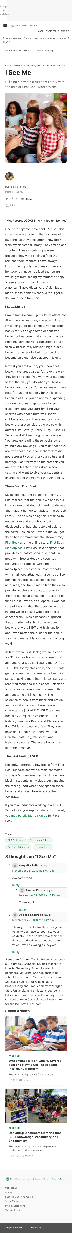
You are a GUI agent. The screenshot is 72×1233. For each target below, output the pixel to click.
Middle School (43, 847)
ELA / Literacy (15, 840)
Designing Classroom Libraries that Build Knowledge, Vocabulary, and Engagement (35, 1137)
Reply (16, 885)
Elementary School (40, 840)
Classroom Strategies (20, 65)
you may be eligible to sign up (26, 815)
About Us (10, 1192)
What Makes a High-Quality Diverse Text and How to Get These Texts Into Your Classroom (35, 1064)
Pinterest (52, 1226)
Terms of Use (12, 1210)
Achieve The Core (53, 31)
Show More (11, 1201)
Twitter (46, 1226)
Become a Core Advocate (19, 1196)
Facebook (59, 1226)
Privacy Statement (15, 1205)
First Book (12, 542)
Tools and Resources (51, 65)
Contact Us (11, 1187)
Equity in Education (18, 847)
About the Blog (45, 50)
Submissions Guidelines (18, 50)
